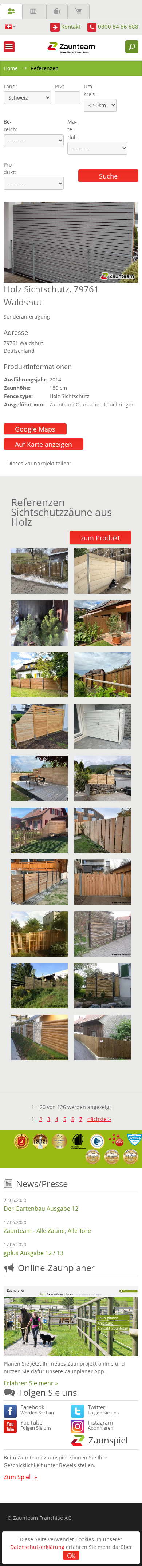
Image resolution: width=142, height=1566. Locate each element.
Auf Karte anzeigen (43, 444)
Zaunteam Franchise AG (42, 1517)
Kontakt (71, 26)
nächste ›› (99, 1119)
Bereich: (10, 125)
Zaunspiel (108, 1440)
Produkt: (10, 168)
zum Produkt (100, 537)
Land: (10, 86)
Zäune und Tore (11, 11)
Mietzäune (34, 11)
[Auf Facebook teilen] (78, 463)
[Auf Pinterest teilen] (87, 463)
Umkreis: (88, 90)
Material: (72, 129)
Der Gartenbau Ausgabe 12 (41, 1209)
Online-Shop (78, 11)
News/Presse (42, 1184)
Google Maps (35, 429)
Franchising (57, 11)
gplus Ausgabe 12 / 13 (33, 1253)
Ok (71, 1555)
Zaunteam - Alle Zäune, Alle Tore (47, 1231)
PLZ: (58, 86)
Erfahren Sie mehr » (31, 1383)
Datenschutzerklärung (37, 1546)
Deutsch (10, 26)
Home (11, 68)
